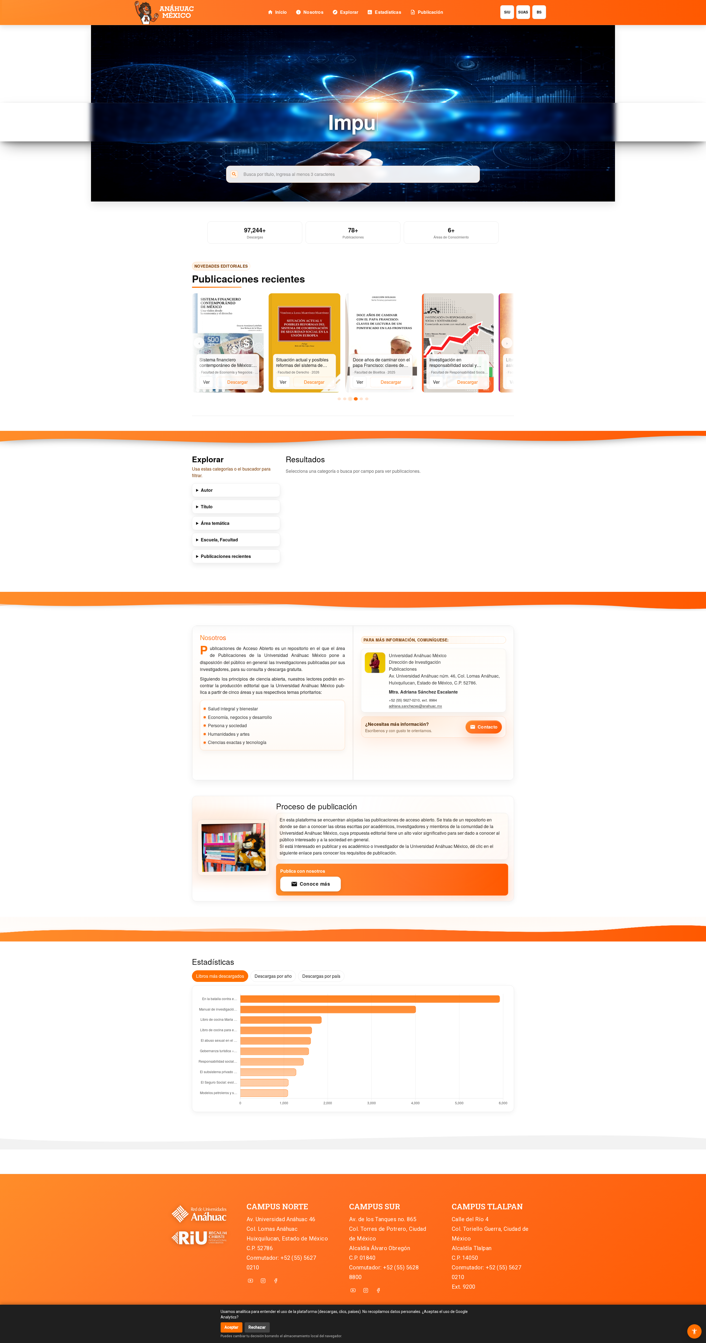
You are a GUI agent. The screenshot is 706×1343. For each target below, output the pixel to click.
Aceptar (231, 1327)
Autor (207, 490)
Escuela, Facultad (219, 539)
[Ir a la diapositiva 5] (361, 399)
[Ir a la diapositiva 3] (350, 398)
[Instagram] (263, 1281)
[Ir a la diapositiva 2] (344, 398)
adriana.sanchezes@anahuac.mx (415, 705)
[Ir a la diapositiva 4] (355, 398)
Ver (206, 382)
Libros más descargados (220, 976)
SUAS (523, 12)
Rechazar (257, 1327)
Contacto (484, 727)
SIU (507, 12)
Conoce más (310, 883)
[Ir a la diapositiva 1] (339, 398)
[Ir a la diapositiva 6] (366, 398)
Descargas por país (321, 976)
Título (207, 506)
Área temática (215, 523)
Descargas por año (273, 976)
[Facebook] (276, 1281)
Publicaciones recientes (226, 556)
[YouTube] (250, 1281)
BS (539, 12)
